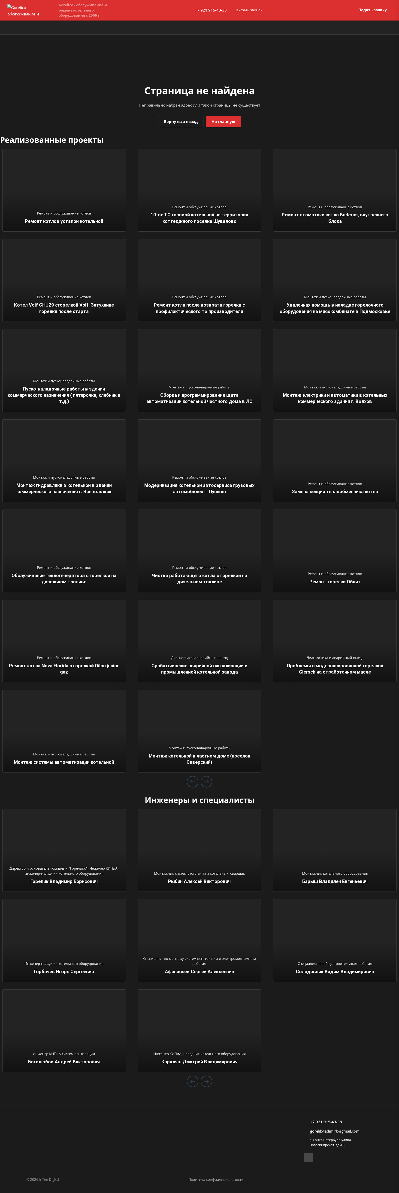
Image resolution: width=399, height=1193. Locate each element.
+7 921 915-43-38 (211, 10)
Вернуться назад (181, 121)
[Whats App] (308, 1157)
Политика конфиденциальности (216, 1179)
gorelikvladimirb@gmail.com (335, 1131)
